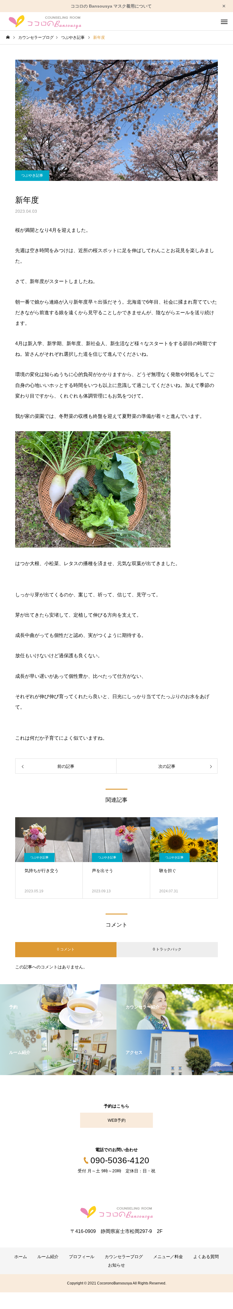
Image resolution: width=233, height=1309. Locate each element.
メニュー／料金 (168, 1256)
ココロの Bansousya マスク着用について (111, 6)
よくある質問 (206, 1256)
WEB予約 (117, 1120)
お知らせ (116, 1265)
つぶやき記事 (32, 175)
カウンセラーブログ (124, 1256)
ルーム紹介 (48, 1256)
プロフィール (81, 1256)
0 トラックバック (167, 949)
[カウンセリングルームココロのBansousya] (45, 21)
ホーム (20, 1256)
